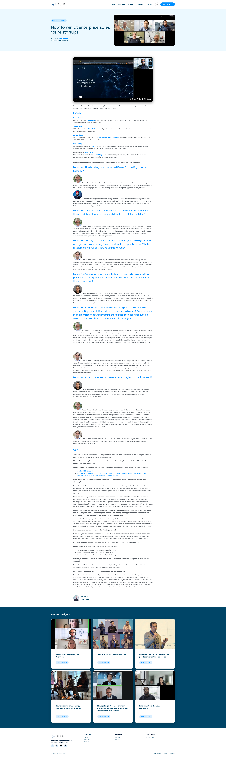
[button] (157, 4)
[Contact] (65, 745)
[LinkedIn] (52, 745)
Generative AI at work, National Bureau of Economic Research (98, 476)
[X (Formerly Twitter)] (56, 745)
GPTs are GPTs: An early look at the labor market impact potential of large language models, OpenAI (112, 473)
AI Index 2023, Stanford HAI (86, 471)
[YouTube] (61, 745)
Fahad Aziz (89, 152)
